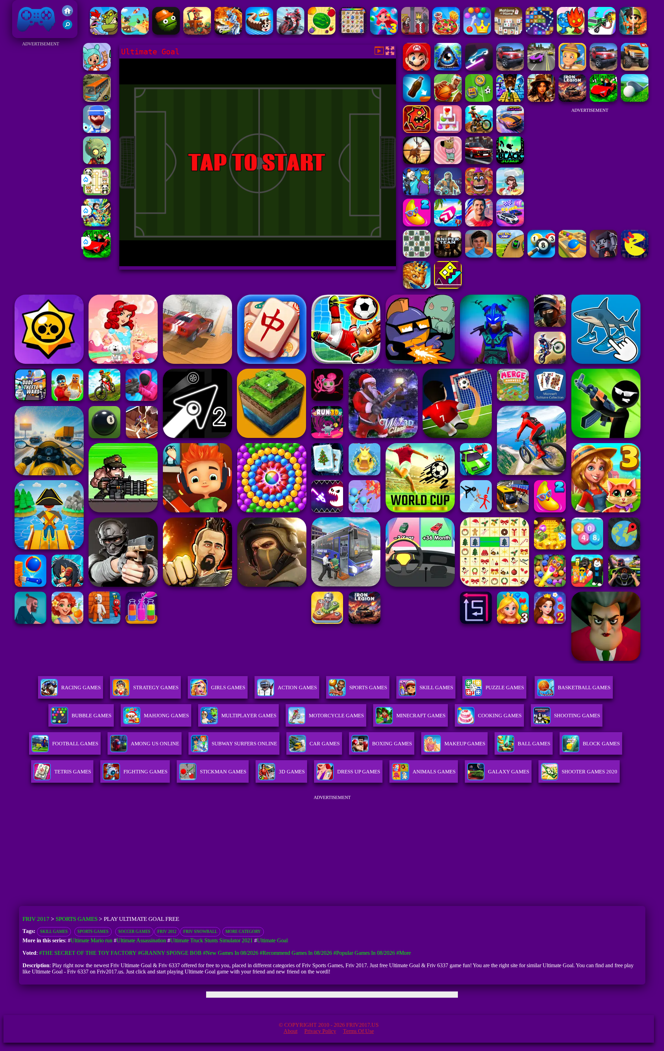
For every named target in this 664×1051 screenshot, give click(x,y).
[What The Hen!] (104, 33)
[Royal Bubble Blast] (477, 33)
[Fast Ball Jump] (510, 256)
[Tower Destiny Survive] (197, 33)
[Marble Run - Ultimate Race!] (572, 256)
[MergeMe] (417, 256)
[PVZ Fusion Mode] (97, 162)
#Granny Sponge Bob (170, 953)
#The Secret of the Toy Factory (88, 953)
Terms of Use (358, 1031)
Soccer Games (134, 931)
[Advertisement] (40, 152)
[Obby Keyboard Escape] (510, 100)
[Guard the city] (603, 256)
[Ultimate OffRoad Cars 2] (510, 69)
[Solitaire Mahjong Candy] (448, 131)
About (290, 1031)
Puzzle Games (505, 687)
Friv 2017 (26, 34)
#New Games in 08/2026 (230, 953)
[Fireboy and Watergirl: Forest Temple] (570, 33)
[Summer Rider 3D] (448, 224)
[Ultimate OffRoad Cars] (603, 69)
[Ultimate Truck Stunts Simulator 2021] (634, 69)
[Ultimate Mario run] (417, 69)
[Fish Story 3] (384, 33)
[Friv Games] (67, 14)
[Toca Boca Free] (97, 69)
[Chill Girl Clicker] (448, 162)
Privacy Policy (320, 1031)
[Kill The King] (415, 33)
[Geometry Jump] (448, 287)
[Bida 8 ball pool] (541, 256)
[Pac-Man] (634, 256)
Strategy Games (155, 687)
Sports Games (368, 687)
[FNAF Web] (479, 193)
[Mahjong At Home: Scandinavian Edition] (508, 33)
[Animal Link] (353, 33)
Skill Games (436, 687)
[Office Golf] (634, 100)
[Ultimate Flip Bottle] (417, 100)
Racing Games (81, 687)
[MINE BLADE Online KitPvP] (97, 224)
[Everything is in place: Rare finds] (541, 100)
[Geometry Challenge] (417, 131)
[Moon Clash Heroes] (228, 33)
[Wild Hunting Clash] (417, 162)
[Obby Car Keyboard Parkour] (97, 256)
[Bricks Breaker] (539, 33)
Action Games (297, 687)
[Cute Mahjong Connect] (97, 193)
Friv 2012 (166, 931)
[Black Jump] (510, 162)
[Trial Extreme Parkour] (479, 131)
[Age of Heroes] (633, 33)
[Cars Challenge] (510, 224)
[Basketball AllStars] (448, 100)
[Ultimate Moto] (479, 69)
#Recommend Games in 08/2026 (296, 953)
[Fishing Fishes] (97, 131)
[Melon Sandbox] (166, 33)
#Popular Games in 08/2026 (364, 953)
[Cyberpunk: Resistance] (448, 193)
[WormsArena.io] (259, 33)
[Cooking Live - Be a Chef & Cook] (446, 33)
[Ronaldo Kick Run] (479, 224)
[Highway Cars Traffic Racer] (479, 162)
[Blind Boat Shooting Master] (135, 33)
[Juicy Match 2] (417, 224)
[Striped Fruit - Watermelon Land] (321, 33)
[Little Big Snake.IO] (417, 287)
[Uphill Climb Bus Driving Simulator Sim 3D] (97, 100)
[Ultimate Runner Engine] (572, 69)
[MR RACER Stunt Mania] (510, 131)
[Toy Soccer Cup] (479, 100)
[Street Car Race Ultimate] (541, 69)
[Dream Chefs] (510, 193)
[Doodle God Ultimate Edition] (448, 69)
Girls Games (228, 687)
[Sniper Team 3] (448, 256)
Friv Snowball (200, 931)
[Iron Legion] (572, 100)
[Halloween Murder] (417, 193)
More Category (243, 931)
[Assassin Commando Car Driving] (602, 33)
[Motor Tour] (290, 33)
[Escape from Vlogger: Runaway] (479, 256)
